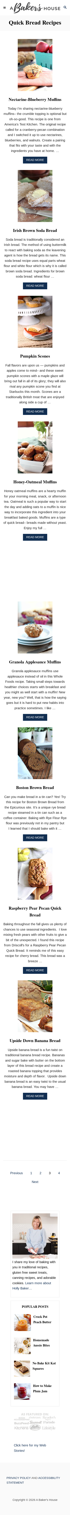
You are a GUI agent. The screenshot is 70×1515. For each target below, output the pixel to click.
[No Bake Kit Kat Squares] (23, 1369)
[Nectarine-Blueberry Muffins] (35, 66)
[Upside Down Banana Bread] (35, 1008)
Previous (16, 1173)
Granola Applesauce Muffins (35, 662)
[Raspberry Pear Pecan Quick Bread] (35, 875)
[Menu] (5, 7)
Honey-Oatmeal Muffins (35, 482)
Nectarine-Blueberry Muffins (35, 99)
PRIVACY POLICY (19, 1478)
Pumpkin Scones (35, 356)
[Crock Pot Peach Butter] (23, 1322)
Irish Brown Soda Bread (35, 230)
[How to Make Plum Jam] (23, 1391)
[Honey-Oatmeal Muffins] (35, 449)
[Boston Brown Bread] (35, 755)
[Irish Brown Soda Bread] (35, 197)
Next (35, 1182)
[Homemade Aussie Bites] (23, 1346)
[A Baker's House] (35, 7)
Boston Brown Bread (35, 787)
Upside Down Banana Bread (35, 1040)
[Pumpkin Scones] (35, 323)
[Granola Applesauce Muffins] (35, 629)
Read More (36, 160)
